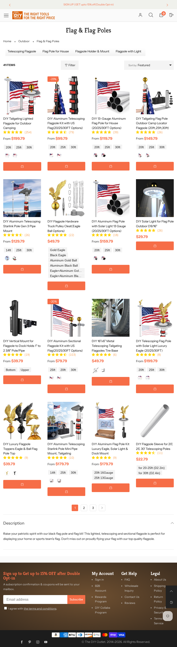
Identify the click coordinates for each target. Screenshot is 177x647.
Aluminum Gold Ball (63, 260)
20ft (8, 147)
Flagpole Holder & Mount (92, 51)
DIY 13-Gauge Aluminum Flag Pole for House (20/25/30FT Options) (109, 123)
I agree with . (32, 608)
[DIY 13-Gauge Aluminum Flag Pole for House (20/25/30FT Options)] (111, 95)
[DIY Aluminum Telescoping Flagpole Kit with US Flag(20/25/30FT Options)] (66, 95)
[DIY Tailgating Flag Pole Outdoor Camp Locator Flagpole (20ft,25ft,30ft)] (155, 95)
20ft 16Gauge (103, 472)
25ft (18, 147)
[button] (22, 166)
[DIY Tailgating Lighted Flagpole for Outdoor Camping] (22, 95)
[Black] (15, 155)
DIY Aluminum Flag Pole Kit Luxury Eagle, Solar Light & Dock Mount (110, 448)
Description (13, 523)
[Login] (140, 15)
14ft (8, 250)
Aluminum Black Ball (64, 265)
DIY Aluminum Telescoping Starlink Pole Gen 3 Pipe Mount (21, 226)
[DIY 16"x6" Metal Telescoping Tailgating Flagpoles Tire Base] (111, 318)
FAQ (127, 579)
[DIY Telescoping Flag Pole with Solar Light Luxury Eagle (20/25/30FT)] (155, 318)
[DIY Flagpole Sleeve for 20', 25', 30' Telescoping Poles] (155, 421)
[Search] (151, 15)
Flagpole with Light (128, 51)
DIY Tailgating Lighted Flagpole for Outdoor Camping (18, 123)
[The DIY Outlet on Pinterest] (29, 642)
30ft (29, 147)
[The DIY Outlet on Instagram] (37, 642)
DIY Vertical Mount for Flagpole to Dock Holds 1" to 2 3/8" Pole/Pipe (22, 345)
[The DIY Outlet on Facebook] (21, 642)
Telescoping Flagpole (22, 51)
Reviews (130, 603)
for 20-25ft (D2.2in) (152, 468)
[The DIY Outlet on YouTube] (45, 642)
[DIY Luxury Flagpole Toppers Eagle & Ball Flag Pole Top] (22, 421)
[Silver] (7, 155)
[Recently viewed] (171, 602)
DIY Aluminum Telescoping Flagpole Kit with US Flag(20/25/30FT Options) (66, 123)
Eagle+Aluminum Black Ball (67, 276)
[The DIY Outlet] (33, 15)
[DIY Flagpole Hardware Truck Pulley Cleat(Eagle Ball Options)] (66, 198)
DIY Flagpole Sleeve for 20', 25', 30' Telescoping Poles (154, 446)
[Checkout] (171, 15)
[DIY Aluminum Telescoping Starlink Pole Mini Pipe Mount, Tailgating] (66, 421)
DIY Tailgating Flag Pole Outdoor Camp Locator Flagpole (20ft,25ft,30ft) (152, 123)
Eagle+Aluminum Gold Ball (67, 270)
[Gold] (7, 473)
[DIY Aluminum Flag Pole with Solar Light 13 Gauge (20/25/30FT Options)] (111, 198)
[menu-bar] (7, 15)
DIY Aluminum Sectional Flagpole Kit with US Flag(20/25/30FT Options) (65, 345)
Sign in (99, 579)
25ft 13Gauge (103, 478)
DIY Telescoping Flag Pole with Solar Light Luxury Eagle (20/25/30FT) (153, 345)
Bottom (11, 370)
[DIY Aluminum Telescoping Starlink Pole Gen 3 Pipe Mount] (22, 198)
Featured (139, 65)
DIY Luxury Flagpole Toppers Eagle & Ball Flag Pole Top (20, 448)
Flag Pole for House (56, 51)
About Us (160, 579)
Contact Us (132, 597)
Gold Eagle (57, 250)
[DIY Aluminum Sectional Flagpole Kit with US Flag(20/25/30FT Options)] (66, 318)
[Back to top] (171, 591)
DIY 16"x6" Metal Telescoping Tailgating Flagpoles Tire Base (107, 345)
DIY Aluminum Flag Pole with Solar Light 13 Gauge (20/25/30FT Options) (109, 226)
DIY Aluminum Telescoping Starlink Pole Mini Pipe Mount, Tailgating (66, 448)
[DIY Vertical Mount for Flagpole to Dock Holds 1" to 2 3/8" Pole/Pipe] (22, 318)
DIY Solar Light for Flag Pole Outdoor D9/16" (155, 223)
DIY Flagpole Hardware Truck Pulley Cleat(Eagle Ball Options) (63, 226)
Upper (25, 370)
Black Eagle (58, 255)
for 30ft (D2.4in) (149, 473)
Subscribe (76, 599)
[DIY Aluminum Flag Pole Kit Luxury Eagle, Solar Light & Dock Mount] (111, 421)
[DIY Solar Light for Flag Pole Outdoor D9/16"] (155, 198)
